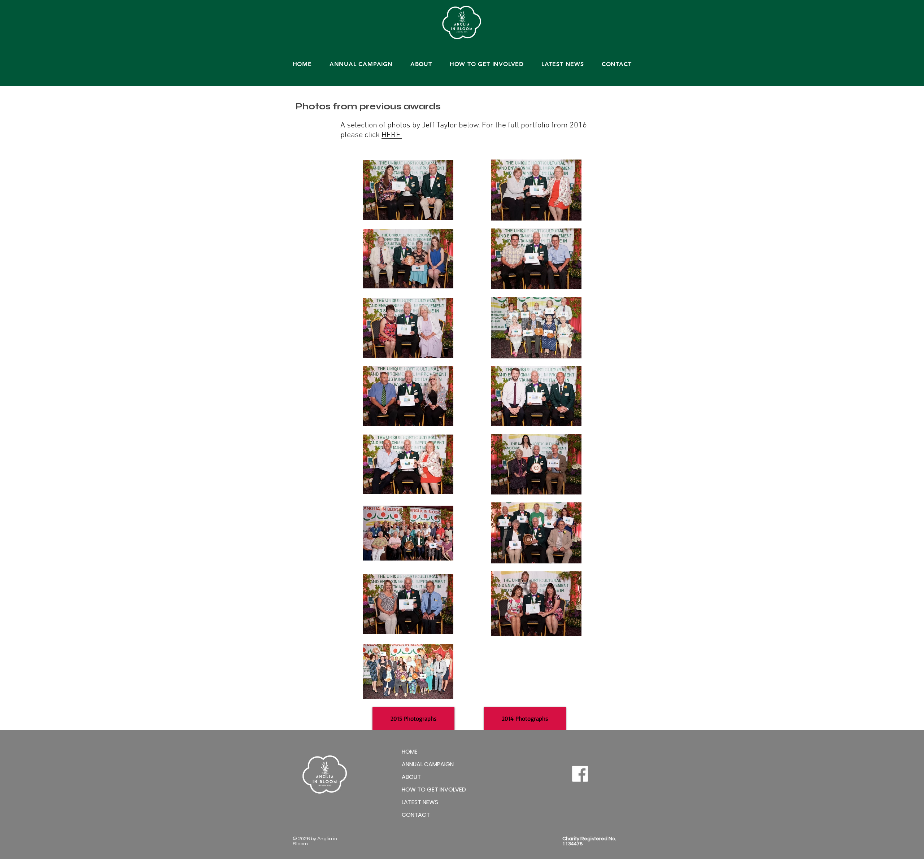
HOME (410, 751)
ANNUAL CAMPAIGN (428, 764)
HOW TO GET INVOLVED (434, 789)
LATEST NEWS (420, 802)
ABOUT (411, 777)
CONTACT (416, 815)
